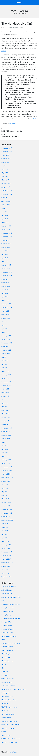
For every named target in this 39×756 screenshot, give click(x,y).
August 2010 (5, 438)
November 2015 (6, 236)
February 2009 (6, 502)
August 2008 (5, 523)
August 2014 (5, 286)
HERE (3, 50)
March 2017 (5, 180)
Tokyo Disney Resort (8, 714)
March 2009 (5, 499)
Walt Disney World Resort (9, 721)
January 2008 (5, 548)
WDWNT (7, 27)
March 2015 (5, 261)
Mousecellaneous (7, 661)
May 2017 (4, 173)
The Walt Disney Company (10, 707)
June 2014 (4, 290)
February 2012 (6, 375)
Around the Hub (6, 593)
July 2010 (4, 442)
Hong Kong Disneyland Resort (11, 643)
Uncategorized (6, 717)
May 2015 (4, 254)
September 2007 (7, 562)
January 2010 (5, 463)
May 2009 (4, 492)
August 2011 (5, 396)
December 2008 (6, 509)
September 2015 (6, 244)
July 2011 (4, 399)
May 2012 (4, 364)
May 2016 (4, 215)
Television (4, 703)
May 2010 (4, 449)
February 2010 (6, 460)
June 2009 (4, 488)
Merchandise (5, 657)
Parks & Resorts (6, 682)
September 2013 (6, 314)
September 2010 (6, 435)
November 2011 (6, 385)
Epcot (3, 639)
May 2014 (4, 293)
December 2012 (6, 343)
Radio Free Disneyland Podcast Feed (13, 689)
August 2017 (5, 162)
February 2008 (6, 545)
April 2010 (4, 453)
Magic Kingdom (6, 654)
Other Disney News (7, 678)
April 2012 (4, 368)
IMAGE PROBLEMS (7, 650)
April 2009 (4, 495)
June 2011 (4, 403)
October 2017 (5, 155)
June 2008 (4, 530)
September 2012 (6, 350)
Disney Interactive (7, 611)
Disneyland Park (6, 625)
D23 (2, 601)
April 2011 (4, 410)
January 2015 (5, 268)
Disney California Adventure (10, 604)
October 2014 (5, 279)
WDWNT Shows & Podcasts (10, 739)
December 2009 (6, 467)
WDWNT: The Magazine (9, 742)
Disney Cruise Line (7, 608)
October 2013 (5, 311)
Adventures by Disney (8, 586)
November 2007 (6, 555)
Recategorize (13, 123)
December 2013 (6, 307)
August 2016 (5, 205)
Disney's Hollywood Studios (10, 618)
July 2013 (4, 321)
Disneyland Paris (6, 622)
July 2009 (4, 484)
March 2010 (5, 456)
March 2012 (5, 371)
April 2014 (4, 297)
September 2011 (6, 392)
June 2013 (4, 325)
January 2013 (5, 339)
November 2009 (6, 470)
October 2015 (5, 240)
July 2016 (4, 208)
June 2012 (4, 360)
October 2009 (6, 474)
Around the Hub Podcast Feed (11, 597)
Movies (3, 664)
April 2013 (4, 329)
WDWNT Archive (19, 11)
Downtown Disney (7, 632)
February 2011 (5, 417)
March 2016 (5, 222)
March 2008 (5, 541)
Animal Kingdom (6, 590)
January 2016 (5, 229)
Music (3, 668)
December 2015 (6, 233)
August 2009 (5, 481)
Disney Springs (6, 615)
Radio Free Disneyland (8, 686)
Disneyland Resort (7, 629)
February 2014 (6, 304)
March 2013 (5, 332)
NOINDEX (4, 675)
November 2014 (6, 275)
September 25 (6, 577)
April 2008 (4, 538)
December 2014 (6, 272)
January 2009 (5, 506)
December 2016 (6, 190)
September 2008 (7, 520)
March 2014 (5, 300)
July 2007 (4, 570)
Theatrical (4, 710)
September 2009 (7, 477)
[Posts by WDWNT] (2, 27)
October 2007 (6, 559)
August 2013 (5, 318)
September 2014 (6, 282)
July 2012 (4, 357)
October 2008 (6, 516)
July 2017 (4, 166)
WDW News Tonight (8, 728)
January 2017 (5, 187)
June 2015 (4, 251)
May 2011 (4, 407)
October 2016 (5, 197)
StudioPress (12, 752)
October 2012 (5, 346)
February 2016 (6, 226)
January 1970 (5, 573)
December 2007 (6, 552)
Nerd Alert (4, 671)
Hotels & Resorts (7, 647)
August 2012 (5, 353)
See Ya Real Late (7, 696)
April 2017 (4, 176)
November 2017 (6, 151)
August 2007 (5, 566)
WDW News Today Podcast (10, 724)
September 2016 (6, 201)
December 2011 (6, 382)
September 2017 (6, 158)
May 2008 (4, 534)
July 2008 (4, 527)
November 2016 (6, 194)
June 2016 (4, 212)
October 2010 (5, 431)
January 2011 (5, 421)
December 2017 (6, 148)
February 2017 (6, 183)
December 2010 (6, 424)
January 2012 (5, 378)
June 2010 (4, 445)
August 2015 (5, 247)
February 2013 (6, 336)
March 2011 (5, 414)
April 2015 (4, 258)
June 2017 (4, 169)
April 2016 (4, 219)
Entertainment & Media (8, 636)
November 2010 (6, 428)
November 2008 (6, 513)
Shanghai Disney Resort (9, 700)
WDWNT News (6, 735)
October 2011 (5, 389)
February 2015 (6, 265)
